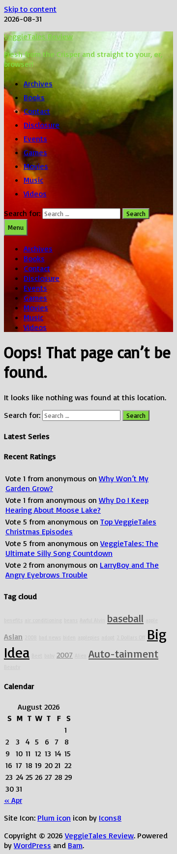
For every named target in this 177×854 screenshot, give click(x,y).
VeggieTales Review (38, 36)
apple (152, 620)
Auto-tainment (123, 653)
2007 (65, 655)
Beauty (12, 666)
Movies (36, 166)
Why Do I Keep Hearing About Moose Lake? (76, 505)
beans (71, 620)
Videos (35, 193)
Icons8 (110, 818)
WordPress (32, 845)
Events (35, 138)
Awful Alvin (92, 620)
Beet (36, 655)
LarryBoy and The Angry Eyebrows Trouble (82, 569)
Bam (75, 845)
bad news (50, 637)
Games (35, 152)
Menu (16, 227)
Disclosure (41, 125)
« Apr (13, 800)
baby (49, 655)
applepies (88, 637)
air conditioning (43, 620)
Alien (81, 655)
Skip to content (30, 9)
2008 (31, 637)
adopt (108, 637)
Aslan (13, 636)
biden (69, 637)
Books (34, 97)
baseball (125, 618)
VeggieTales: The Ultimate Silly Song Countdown (81, 548)
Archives (38, 83)
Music (33, 180)
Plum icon (54, 818)
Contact (37, 111)
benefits (13, 620)
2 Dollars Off (131, 637)
